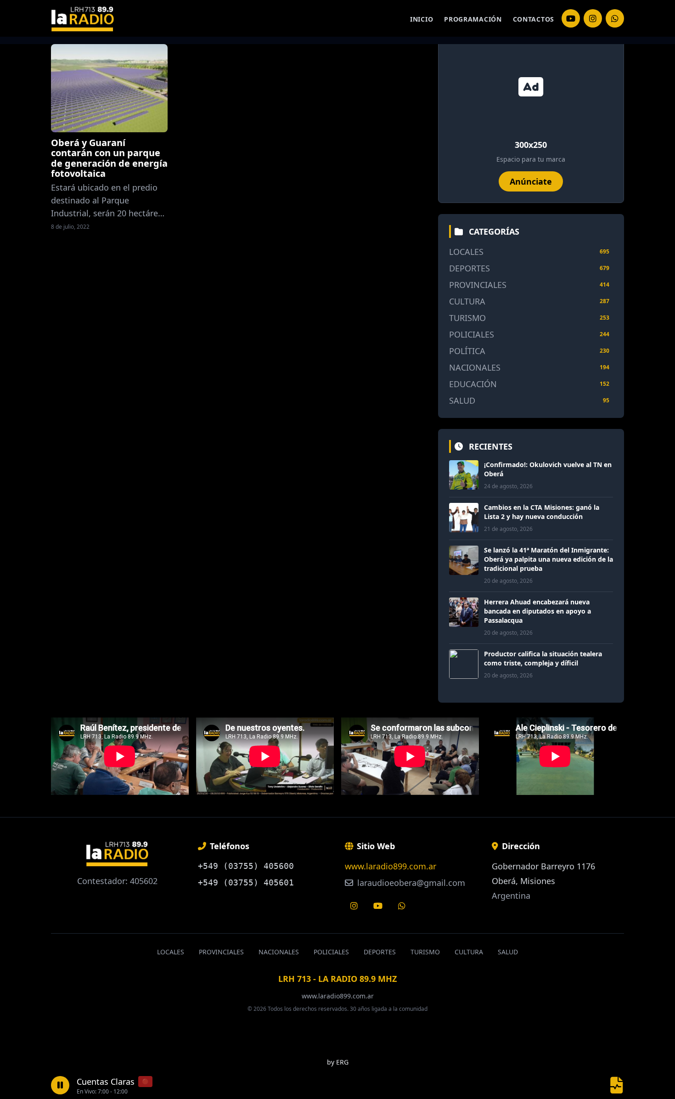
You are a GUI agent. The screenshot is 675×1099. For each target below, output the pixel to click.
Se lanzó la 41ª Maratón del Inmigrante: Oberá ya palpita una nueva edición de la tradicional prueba (548, 559)
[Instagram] (571, 18)
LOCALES (466, 251)
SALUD (462, 400)
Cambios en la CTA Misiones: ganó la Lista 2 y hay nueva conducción (541, 512)
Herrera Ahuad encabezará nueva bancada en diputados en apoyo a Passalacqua (537, 611)
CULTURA (467, 301)
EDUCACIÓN (473, 383)
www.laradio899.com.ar (390, 866)
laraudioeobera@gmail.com (410, 882)
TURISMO (467, 317)
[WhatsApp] (615, 18)
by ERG (338, 1062)
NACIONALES (475, 367)
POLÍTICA (467, 350)
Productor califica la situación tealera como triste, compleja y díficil (543, 658)
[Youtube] (378, 905)
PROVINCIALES (477, 284)
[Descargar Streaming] (616, 1085)
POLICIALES (471, 334)
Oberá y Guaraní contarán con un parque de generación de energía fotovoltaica (109, 158)
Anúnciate (531, 181)
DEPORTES (469, 268)
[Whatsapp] (402, 905)
